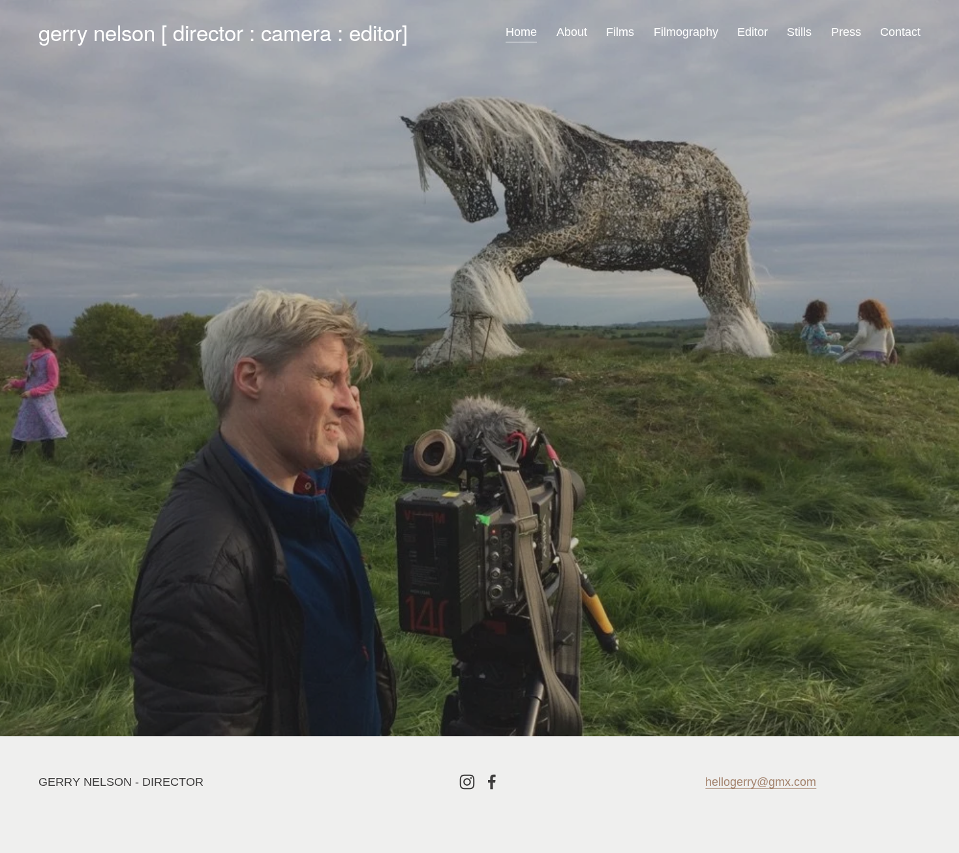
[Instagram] (467, 782)
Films (620, 31)
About (571, 31)
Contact (900, 31)
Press (846, 31)
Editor (752, 31)
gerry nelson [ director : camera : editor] (223, 31)
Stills (799, 31)
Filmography (686, 31)
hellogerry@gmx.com (760, 781)
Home (521, 31)
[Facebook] (492, 782)
